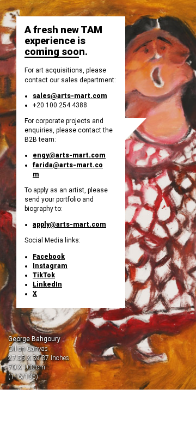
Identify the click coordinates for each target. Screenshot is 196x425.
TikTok (44, 275)
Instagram (50, 266)
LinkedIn (47, 284)
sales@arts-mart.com (70, 96)
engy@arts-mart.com (69, 155)
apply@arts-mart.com (69, 224)
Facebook (49, 256)
